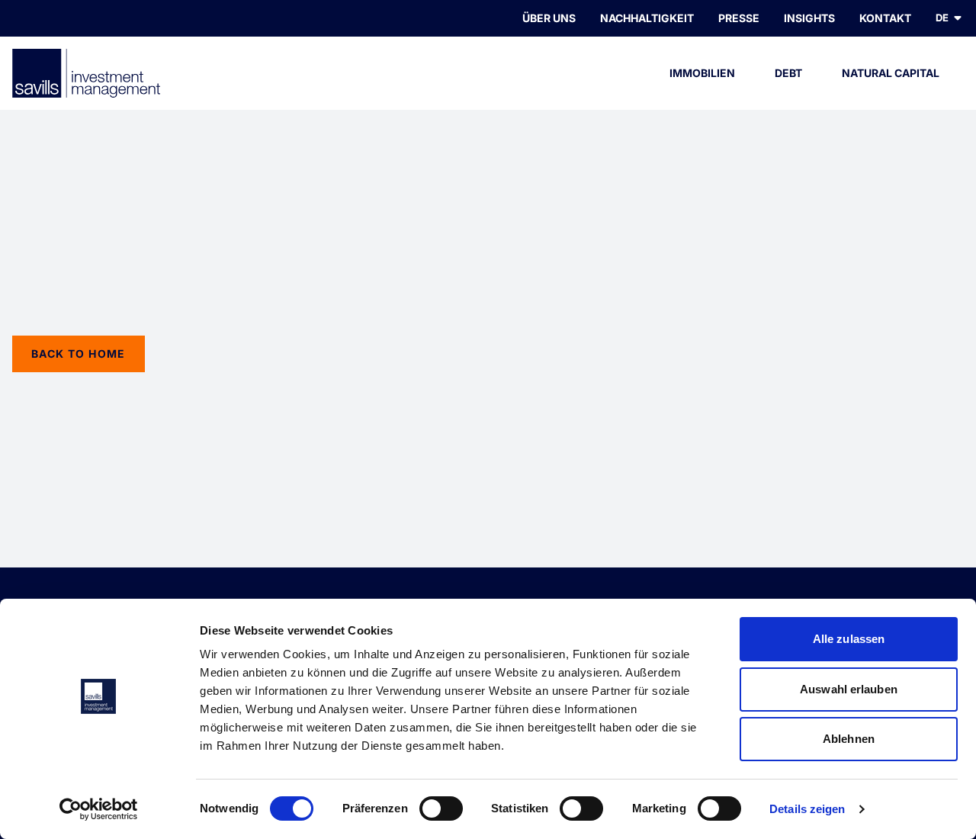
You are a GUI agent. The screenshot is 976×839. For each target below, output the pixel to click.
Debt (788, 72)
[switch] (441, 808)
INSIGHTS (809, 17)
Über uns (549, 17)
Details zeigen (807, 808)
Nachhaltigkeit (647, 17)
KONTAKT (885, 17)
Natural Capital (890, 72)
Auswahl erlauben (848, 689)
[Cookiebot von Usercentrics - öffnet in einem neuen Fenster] (98, 809)
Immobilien (702, 72)
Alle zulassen (848, 638)
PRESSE (738, 17)
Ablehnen (849, 738)
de (942, 17)
